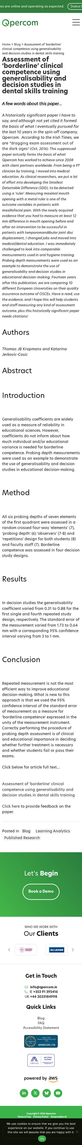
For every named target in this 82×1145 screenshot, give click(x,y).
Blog (26, 831)
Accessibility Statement (41, 1028)
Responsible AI (59, 1117)
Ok (42, 1138)
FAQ (41, 1023)
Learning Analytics (53, 831)
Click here (11, 806)
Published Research (22, 838)
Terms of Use (24, 1117)
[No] (77, 1132)
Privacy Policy (40, 1117)
